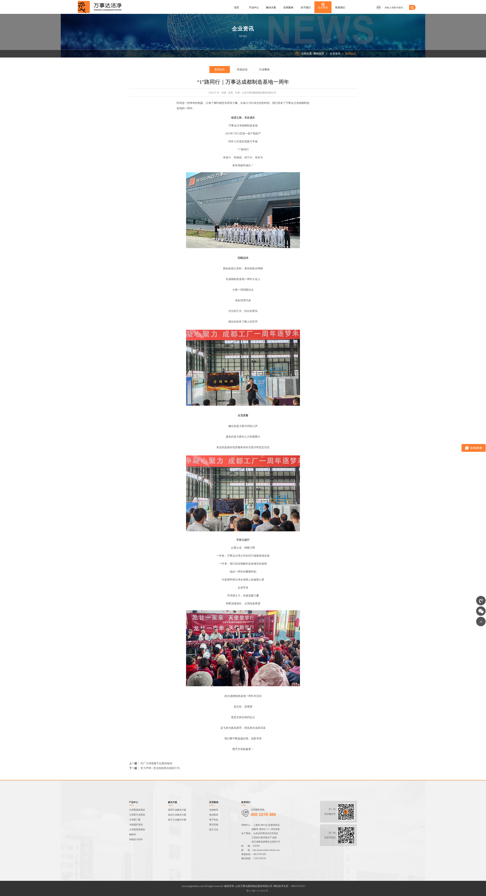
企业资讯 (335, 53)
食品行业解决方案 (177, 814)
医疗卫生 (213, 829)
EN (378, 7)
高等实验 (213, 824)
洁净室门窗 (134, 819)
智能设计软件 (136, 839)
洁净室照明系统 (137, 829)
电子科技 (213, 819)
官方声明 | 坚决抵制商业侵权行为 (160, 768)
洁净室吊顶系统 (137, 814)
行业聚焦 (264, 69)
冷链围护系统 (136, 824)
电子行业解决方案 (177, 819)
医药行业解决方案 (177, 809)
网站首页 (318, 53)
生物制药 (213, 809)
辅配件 (132, 834)
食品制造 (213, 814)
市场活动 (242, 69)
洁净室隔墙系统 (137, 809)
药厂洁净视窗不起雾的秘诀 (156, 763)
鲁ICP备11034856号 (257, 890)
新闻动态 (350, 53)
